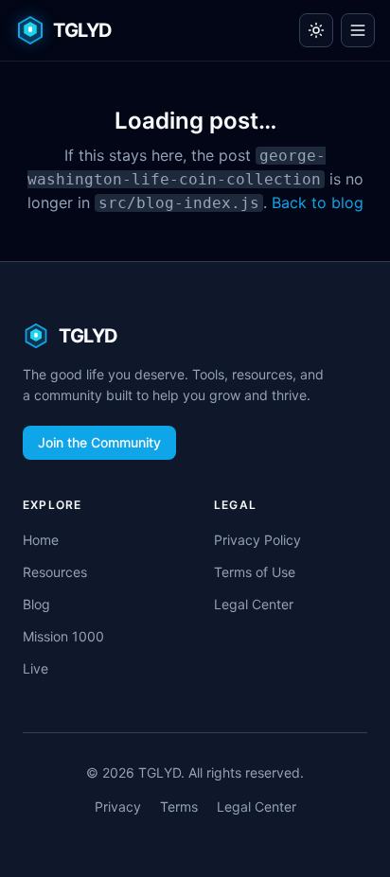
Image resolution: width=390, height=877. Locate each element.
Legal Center (253, 604)
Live (35, 668)
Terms (179, 806)
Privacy (118, 806)
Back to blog (317, 202)
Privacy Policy (257, 540)
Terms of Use (254, 572)
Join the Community (99, 442)
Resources (55, 572)
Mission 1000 (63, 636)
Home (41, 540)
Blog (36, 604)
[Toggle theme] (316, 30)
